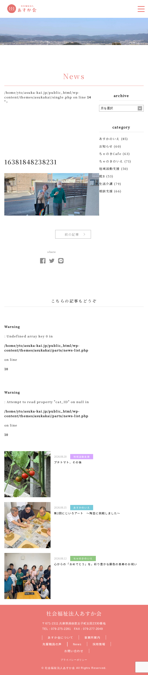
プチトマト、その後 (68, 462)
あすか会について (60, 637)
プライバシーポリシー (74, 659)
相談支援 (106, 191)
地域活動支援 (109, 168)
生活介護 (106, 183)
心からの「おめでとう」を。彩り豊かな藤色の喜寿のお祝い (95, 564)
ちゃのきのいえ (111, 161)
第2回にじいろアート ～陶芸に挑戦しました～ (87, 513)
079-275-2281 (61, 628)
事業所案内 (92, 637)
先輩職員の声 (52, 644)
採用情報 (99, 644)
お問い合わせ (73, 651)
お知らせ (106, 146)
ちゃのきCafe (110, 153)
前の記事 (72, 234)
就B (102, 176)
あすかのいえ (109, 138)
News (77, 644)
